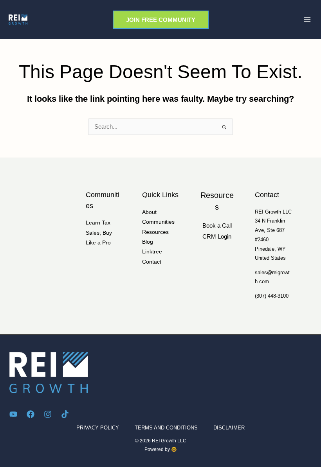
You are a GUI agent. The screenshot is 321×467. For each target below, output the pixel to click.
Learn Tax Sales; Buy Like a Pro (99, 233)
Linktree (152, 252)
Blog (147, 242)
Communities (158, 222)
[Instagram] (48, 414)
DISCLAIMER (229, 428)
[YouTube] (13, 414)
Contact (151, 262)
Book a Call (217, 226)
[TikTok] (65, 414)
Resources (155, 232)
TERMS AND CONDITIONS (166, 428)
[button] (161, 20)
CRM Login (216, 237)
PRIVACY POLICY (97, 428)
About (149, 212)
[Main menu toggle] (307, 19)
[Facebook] (30, 414)
